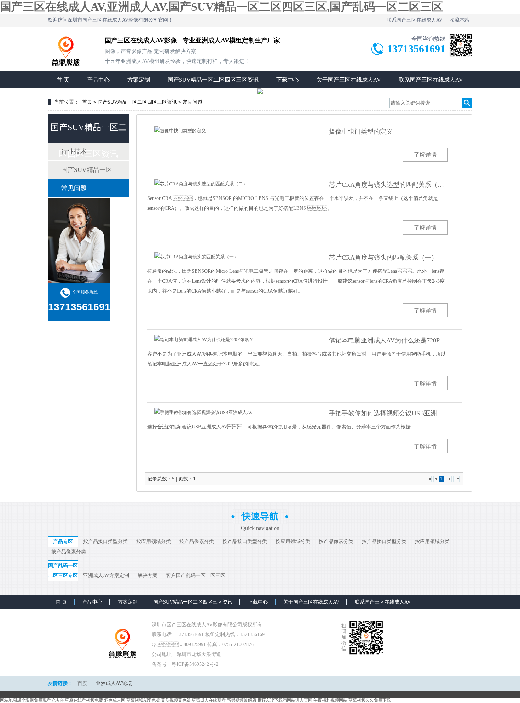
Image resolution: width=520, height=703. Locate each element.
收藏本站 (459, 20)
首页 (87, 102)
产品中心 (98, 80)
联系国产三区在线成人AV (415, 20)
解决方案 (147, 575)
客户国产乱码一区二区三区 (195, 575)
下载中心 (287, 80)
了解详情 (425, 155)
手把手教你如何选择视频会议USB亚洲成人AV (388, 413)
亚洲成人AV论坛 (114, 683)
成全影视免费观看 (34, 700)
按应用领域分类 (153, 541)
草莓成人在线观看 (209, 700)
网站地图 (8, 700)
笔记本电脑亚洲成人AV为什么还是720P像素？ (388, 340)
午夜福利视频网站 (330, 700)
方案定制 (138, 80)
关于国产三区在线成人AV (349, 80)
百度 (82, 683)
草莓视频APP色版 (143, 700)
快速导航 (260, 516)
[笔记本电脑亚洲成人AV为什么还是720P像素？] (233, 339)
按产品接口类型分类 (105, 541)
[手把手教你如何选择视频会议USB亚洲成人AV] (233, 412)
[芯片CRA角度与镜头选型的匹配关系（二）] (233, 183)
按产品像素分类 (196, 541)
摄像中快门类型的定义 (361, 131)
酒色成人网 (114, 700)
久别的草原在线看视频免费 (77, 700)
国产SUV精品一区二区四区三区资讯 (213, 80)
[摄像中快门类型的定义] (233, 130)
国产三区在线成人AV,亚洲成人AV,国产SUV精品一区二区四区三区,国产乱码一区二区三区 (221, 6)
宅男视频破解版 (241, 700)
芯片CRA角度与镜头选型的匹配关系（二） (388, 184)
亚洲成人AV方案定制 (106, 575)
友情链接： (60, 683)
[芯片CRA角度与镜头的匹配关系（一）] (233, 256)
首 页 (63, 80)
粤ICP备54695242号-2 (195, 664)
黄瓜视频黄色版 (176, 700)
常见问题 (192, 102)
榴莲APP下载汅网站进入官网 (285, 700)
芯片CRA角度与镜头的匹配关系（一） (383, 257)
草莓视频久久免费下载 (369, 700)
